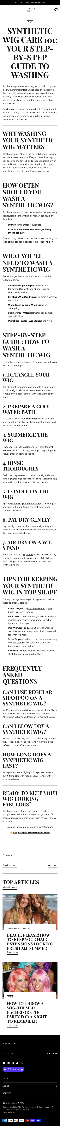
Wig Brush (36, 304)
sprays (30, 631)
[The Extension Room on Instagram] (8, 1063)
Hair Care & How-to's (18, 928)
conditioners (14, 631)
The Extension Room (26, 1107)
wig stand (28, 554)
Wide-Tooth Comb (18, 304)
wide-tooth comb (36, 608)
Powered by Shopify (11, 1112)
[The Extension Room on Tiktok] (17, 1063)
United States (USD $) (15, 1103)
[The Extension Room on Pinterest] (13, 1063)
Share (9, 856)
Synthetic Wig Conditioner (22, 296)
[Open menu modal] (4, 9)
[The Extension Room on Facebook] (4, 1063)
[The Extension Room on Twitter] (22, 1063)
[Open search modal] (50, 9)
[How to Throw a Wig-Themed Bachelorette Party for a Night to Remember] (30, 980)
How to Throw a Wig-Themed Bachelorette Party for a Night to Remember (27, 1012)
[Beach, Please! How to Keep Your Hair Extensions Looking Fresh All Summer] (30, 912)
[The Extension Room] (30, 9)
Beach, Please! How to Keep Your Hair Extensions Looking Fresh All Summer (30, 941)
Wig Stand (34, 320)
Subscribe (52, 1053)
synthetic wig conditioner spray (25, 503)
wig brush (16, 390)
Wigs (30, 22)
